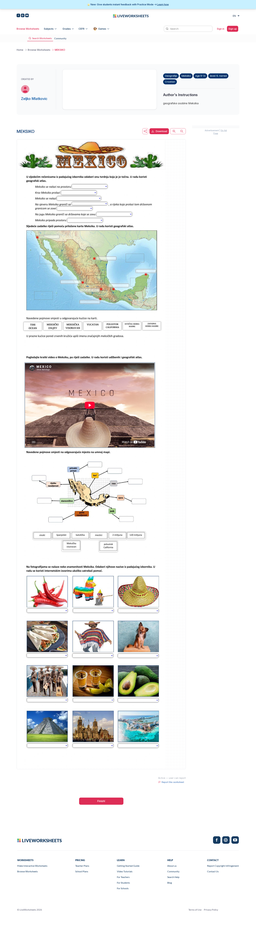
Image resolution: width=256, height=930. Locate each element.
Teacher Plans (82, 865)
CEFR (81, 28)
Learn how (163, 4)
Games (102, 28)
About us (172, 865)
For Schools (123, 888)
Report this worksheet (172, 782)
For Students (123, 882)
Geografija (171, 76)
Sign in (220, 28)
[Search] (167, 28)
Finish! (101, 801)
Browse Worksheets (28, 28)
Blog (169, 882)
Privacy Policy (211, 909)
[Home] (131, 15)
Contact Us (213, 871)
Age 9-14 (200, 76)
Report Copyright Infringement (223, 865)
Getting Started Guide (128, 865)
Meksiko (186, 76)
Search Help (173, 877)
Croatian (170, 81)
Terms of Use (194, 909)
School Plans (81, 871)
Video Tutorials (124, 871)
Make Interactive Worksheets (32, 865)
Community (173, 871)
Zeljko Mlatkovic (34, 99)
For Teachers (123, 877)
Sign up (232, 28)
